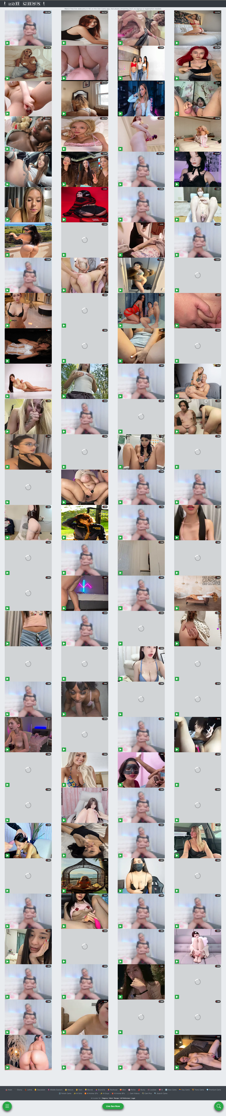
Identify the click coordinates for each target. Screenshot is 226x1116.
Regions (105, 1098)
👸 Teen (79, 1090)
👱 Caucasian (39, 1090)
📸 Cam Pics (147, 1093)
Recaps (116, 1098)
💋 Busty (141, 1090)
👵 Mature (69, 1090)
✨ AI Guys (104, 1093)
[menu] (7, 1106)
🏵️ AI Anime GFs (91, 1093)
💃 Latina (28, 1090)
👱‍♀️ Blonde (89, 1090)
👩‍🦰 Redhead (112, 1090)
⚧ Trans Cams (198, 1090)
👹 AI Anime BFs (118, 1093)
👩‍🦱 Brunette (100, 1090)
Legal (133, 1098)
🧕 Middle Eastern (55, 1090)
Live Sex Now (113, 1106)
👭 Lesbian (152, 1090)
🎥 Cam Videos (133, 1093)
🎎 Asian (8, 1090)
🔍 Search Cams (160, 1093)
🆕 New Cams (171, 1090)
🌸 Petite (132, 1090)
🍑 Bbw (123, 1090)
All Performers (125, 1098)
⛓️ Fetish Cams (65, 1093)
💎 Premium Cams (213, 1090)
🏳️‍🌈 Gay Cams (184, 1090)
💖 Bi (161, 1090)
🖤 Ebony (18, 1090)
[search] (218, 1106)
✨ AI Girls (78, 1093)
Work (111, 1098)
